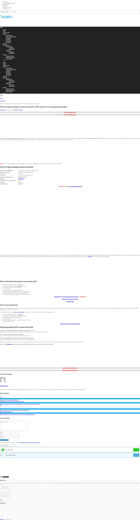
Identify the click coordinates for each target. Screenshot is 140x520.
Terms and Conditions (9, 3)
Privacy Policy (7, 7)
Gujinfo (90, 256)
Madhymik (9, 46)
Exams (5, 34)
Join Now (136, 450)
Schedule (8, 38)
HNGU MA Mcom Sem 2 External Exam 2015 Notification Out (14, 410)
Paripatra (12, 49)
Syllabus (8, 41)
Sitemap (5, 6)
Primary (8, 50)
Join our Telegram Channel (70, 114)
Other (4, 54)
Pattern (8, 39)
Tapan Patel (3, 110)
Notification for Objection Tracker (70, 299)
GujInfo (2, 519)
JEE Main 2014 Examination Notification (9, 400)
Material (8, 42)
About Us (5, 1)
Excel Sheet (9, 58)
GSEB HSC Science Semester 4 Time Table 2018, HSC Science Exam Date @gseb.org (20, 404)
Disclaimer (6, 4)
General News (10, 56)
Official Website (70, 301)
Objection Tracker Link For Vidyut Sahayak (70, 323)
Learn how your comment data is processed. (29, 442)
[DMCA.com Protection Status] (4, 477)
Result (5, 43)
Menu (1, 27)
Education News (10, 57)
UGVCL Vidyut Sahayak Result (75, 186)
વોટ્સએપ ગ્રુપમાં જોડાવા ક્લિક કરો (70, 368)
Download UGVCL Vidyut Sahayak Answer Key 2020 (66, 296)
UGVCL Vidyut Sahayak (18, 312)
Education (6, 45)
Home (4, 29)
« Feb (1, 500)
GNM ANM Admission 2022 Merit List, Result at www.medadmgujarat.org (17, 414)
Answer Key (9, 35)
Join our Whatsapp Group (70, 112)
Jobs (4, 31)
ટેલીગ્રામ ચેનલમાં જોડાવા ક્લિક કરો (70, 370)
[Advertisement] (26, 23)
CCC (4, 60)
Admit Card (6, 32)
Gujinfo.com (9, 344)
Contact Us (6, 8)
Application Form (11, 36)
